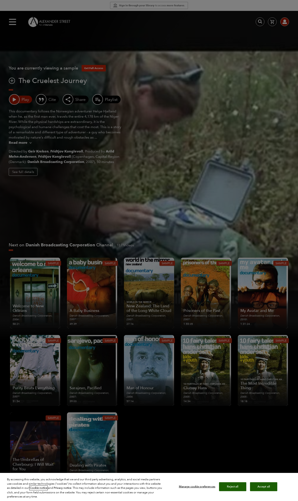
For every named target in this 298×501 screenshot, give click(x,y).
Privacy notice (62, 488)
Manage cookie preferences (197, 486)
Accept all (263, 486)
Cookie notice (38, 488)
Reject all (232, 486)
